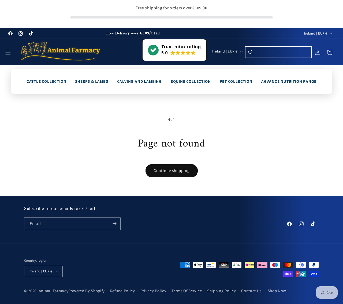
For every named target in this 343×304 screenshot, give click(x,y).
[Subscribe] (114, 223)
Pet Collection (236, 81)
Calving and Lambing (139, 81)
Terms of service (187, 291)
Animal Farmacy (54, 291)
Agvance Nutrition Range (288, 81)
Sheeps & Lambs (91, 81)
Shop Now (277, 291)
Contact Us (251, 291)
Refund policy (122, 291)
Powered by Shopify (86, 291)
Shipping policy (221, 291)
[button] (11, 52)
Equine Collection (191, 81)
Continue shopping (172, 170)
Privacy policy (153, 291)
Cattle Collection (46, 81)
